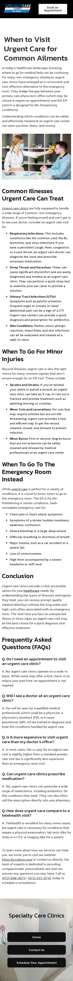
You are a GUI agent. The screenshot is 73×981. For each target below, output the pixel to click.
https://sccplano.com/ (17, 859)
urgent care (19, 489)
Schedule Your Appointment (37, 962)
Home (36, 937)
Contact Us (36, 950)
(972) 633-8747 (40, 878)
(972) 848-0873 (14, 878)
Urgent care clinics (15, 208)
